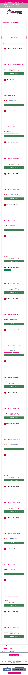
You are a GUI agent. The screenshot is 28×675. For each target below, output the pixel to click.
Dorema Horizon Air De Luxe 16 (12, 439)
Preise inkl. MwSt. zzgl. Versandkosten (11, 70)
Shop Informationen (6, 648)
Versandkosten (23, 661)
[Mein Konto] (22, 17)
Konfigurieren (7, 669)
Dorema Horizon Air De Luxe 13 (12, 345)
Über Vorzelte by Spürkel (7, 651)
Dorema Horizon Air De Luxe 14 (12, 377)
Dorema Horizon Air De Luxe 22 (12, 627)
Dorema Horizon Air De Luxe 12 (12, 314)
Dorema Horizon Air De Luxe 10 (12, 252)
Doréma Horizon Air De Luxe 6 (12, 126)
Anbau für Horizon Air (9, 95)
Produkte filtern (14, 37)
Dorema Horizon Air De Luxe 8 (12, 189)
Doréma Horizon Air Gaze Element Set (14, 64)
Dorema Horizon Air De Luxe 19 (12, 533)
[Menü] (2, 17)
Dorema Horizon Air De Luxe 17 (12, 471)
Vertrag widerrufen (14, 655)
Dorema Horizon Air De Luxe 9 (12, 220)
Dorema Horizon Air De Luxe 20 (12, 564)
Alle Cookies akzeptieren (14, 672)
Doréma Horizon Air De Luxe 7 (12, 158)
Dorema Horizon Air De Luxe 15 (12, 408)
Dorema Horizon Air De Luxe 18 (12, 502)
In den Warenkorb (14, 73)
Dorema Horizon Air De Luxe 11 (12, 283)
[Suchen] (19, 17)
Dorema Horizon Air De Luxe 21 (12, 596)
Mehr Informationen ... (19, 667)
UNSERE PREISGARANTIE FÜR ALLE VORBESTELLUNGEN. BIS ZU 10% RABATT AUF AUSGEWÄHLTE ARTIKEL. (14, 2)
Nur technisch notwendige (19, 669)
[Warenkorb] (25, 17)
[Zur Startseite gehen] (14, 12)
